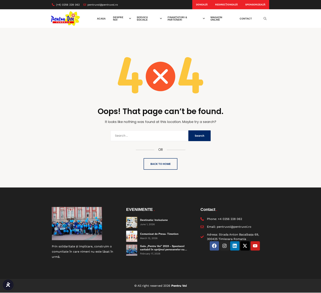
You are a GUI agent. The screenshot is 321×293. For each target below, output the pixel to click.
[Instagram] (224, 246)
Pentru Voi (179, 285)
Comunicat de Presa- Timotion (159, 233)
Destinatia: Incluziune (154, 219)
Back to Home (160, 164)
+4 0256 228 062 (230, 219)
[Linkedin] (234, 246)
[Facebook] (214, 246)
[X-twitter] (245, 246)
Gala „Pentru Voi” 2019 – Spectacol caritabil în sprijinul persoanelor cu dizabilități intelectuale (162, 249)
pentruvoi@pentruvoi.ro (234, 226)
